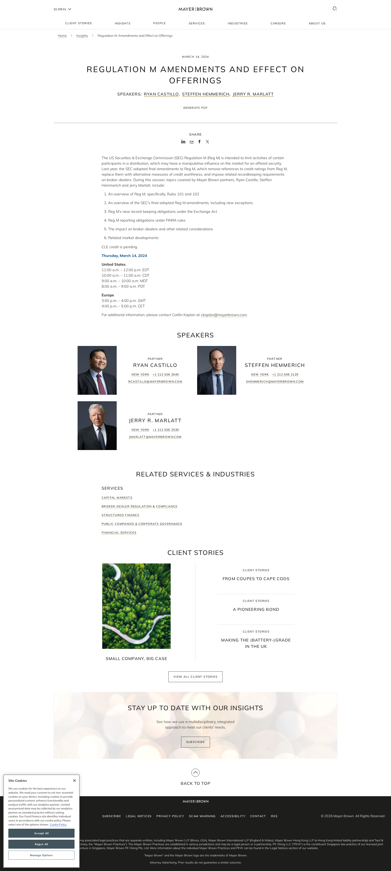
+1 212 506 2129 (285, 374)
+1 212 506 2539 (166, 430)
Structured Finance (120, 515)
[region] (41, 821)
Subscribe (195, 742)
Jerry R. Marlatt (253, 94)
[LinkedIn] (183, 143)
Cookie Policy (58, 824)
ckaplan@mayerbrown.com (224, 314)
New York (140, 374)
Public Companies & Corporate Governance (142, 524)
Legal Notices (139, 816)
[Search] (335, 9)
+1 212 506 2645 (166, 374)
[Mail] (191, 142)
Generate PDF (195, 108)
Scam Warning (202, 816)
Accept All (41, 833)
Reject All (41, 844)
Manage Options (41, 855)
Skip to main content (20, 3)
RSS (274, 816)
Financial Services (119, 532)
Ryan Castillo (161, 94)
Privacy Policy (170, 816)
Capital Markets (117, 497)
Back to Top (195, 783)
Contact (258, 816)
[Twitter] (207, 143)
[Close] (74, 780)
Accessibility (233, 816)
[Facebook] (199, 143)
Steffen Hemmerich (205, 94)
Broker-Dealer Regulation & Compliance (140, 506)
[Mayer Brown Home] (195, 9)
